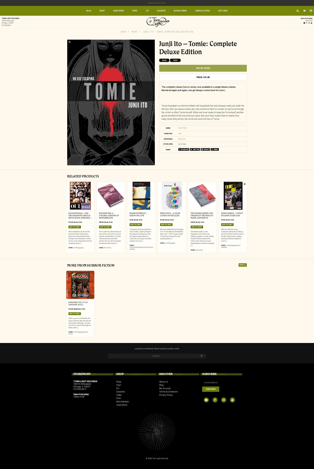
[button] (69, 42)
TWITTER (195, 149)
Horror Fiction (182, 128)
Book (164, 60)
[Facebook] (307, 23)
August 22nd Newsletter (157, 3)
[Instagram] (309, 23)
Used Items (118, 11)
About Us (163, 381)
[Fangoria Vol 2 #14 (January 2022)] (80, 285)
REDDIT (206, 149)
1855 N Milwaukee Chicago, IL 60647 (82, 385)
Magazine (77, 309)
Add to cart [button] (75, 227)
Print (134, 31)
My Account (165, 388)
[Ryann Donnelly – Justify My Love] (141, 196)
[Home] (157, 21)
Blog (88, 11)
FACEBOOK (184, 149)
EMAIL (215, 149)
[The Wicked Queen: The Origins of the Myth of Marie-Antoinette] (202, 196)
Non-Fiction (107, 248)
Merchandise (122, 401)
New (179, 133)
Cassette (161, 11)
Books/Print (180, 11)
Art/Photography (78, 248)
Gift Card (223, 11)
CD (147, 11)
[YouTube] (311, 23)
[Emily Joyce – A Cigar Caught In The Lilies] (172, 196)
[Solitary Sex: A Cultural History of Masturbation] (111, 196)
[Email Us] (304, 23)
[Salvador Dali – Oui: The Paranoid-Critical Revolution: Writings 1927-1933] (80, 196)
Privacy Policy (166, 395)
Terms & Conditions (168, 391)
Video (119, 395)
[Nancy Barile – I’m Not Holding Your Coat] (233, 196)
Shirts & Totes (202, 11)
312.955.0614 (6, 25)
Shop (102, 11)
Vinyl (134, 11)
